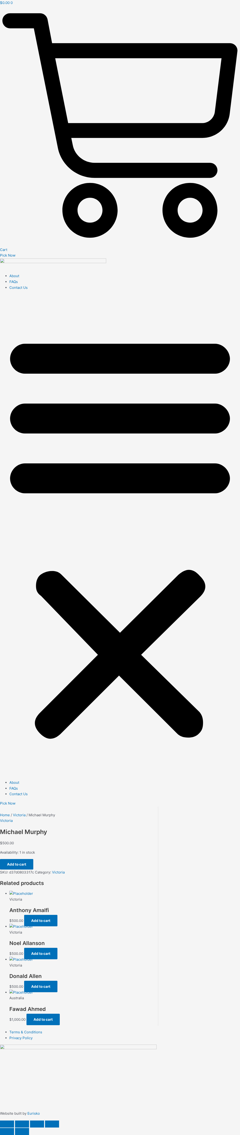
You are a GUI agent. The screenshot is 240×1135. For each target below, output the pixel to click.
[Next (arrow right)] (22, 1131)
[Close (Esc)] (52, 1124)
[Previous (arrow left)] (7, 1131)
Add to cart (16, 864)
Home (5, 815)
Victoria (19, 815)
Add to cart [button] (40, 920)
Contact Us (18, 287)
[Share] (37, 1124)
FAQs (13, 281)
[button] (120, 535)
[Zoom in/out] (7, 1124)
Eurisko (33, 1113)
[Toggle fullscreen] (22, 1124)
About (14, 276)
